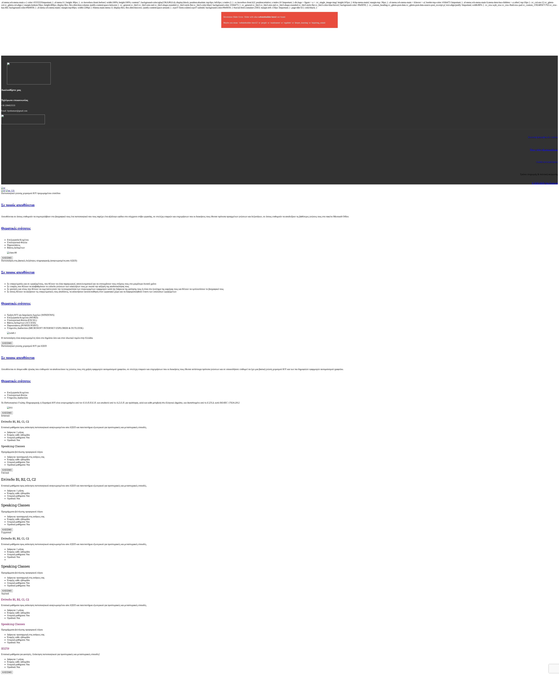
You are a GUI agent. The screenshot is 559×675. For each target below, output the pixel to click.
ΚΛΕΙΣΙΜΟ (7, 258)
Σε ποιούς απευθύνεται (18, 205)
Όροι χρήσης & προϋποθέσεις (544, 149)
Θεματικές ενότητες (16, 228)
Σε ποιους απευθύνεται (18, 272)
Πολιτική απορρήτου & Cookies (543, 137)
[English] (10, 190)
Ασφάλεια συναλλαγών (547, 162)
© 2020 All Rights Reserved (545, 183)
